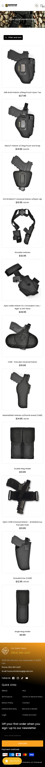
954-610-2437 (14, 667)
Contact (26, 703)
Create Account (29, 715)
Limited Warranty (9, 709)
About (4, 690)
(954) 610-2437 (20, 653)
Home (11, 19)
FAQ (24, 690)
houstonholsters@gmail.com (20, 671)
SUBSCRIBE (22, 744)
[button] (1, 5)
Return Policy (7, 703)
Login (4, 715)
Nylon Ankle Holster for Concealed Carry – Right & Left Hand (22, 307)
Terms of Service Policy (32, 697)
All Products (7, 697)
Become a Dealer (29, 709)
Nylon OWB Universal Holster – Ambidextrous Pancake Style (22, 523)
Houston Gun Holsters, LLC (22, 762)
